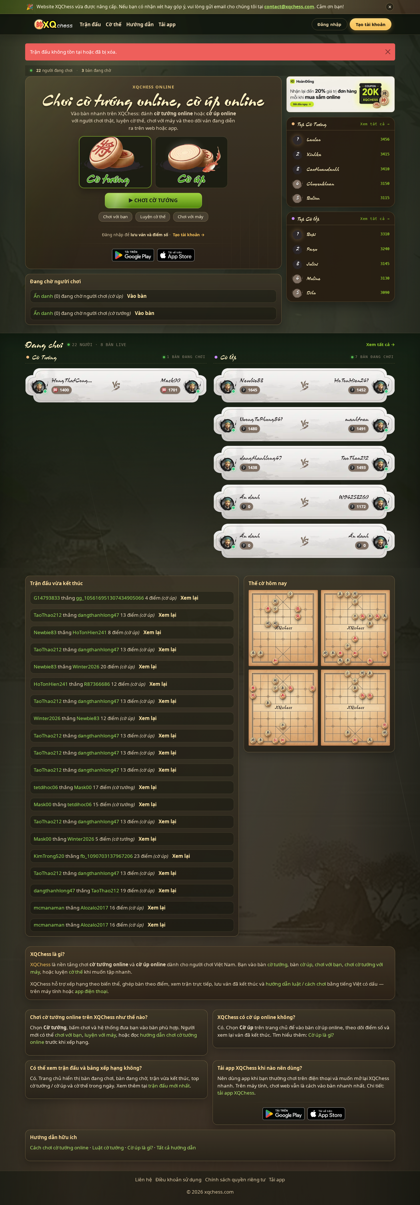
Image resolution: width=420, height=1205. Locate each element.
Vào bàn (137, 296)
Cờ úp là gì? (321, 1035)
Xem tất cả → (374, 124)
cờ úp (306, 964)
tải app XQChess (235, 1092)
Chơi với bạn (115, 216)
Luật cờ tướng (108, 1147)
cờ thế (76, 972)
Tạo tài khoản (370, 24)
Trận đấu (90, 24)
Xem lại (189, 598)
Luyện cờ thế (152, 216)
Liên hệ (143, 1179)
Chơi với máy (190, 216)
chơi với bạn (328, 964)
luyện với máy (100, 1035)
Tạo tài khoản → (189, 234)
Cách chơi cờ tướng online (59, 1147)
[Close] (387, 51)
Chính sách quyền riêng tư (235, 1179)
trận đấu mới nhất (169, 1085)
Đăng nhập (329, 24)
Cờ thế (113, 24)
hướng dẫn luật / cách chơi (296, 983)
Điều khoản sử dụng (178, 1179)
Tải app (167, 24)
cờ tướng (277, 964)
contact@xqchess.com (289, 6)
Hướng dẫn (140, 24)
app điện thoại (91, 991)
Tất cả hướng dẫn (176, 1147)
